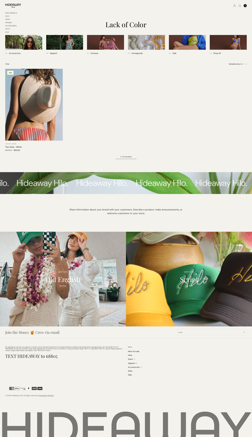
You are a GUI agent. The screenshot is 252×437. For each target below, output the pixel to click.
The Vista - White (13, 147)
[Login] (234, 5)
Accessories (11, 26)
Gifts (7, 29)
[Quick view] (59, 73)
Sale (7, 32)
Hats (7, 16)
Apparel (8, 23)
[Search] (239, 5)
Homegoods (137, 53)
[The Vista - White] (34, 105)
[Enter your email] (244, 332)
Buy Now (63, 286)
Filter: (7, 64)
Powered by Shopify (46, 395)
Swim (7, 19)
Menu (130, 347)
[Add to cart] (59, 77)
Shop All (217, 53)
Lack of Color (10, 144)
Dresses (94, 53)
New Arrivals (11, 13)
